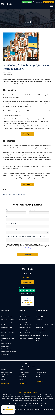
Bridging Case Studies (24, 314)
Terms (19, 392)
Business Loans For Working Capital (44, 324)
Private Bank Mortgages (6, 327)
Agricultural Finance (40, 330)
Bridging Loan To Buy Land (25, 327)
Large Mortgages (5, 324)
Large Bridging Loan (23, 319)
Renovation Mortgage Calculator (8, 351)
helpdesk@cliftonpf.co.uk (27, 277)
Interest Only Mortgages (6, 330)
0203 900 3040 (40, 381)
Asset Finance (39, 327)
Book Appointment (48, 2)
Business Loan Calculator (42, 322)
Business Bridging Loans (24, 322)
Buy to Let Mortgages (6, 343)
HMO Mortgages (5, 346)
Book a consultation (27, 282)
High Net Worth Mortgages (7, 319)
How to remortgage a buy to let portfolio (14, 194)
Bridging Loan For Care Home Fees (27, 335)
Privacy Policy (27, 392)
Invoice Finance (39, 332)
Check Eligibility (27, 134)
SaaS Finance (39, 340)
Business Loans (39, 319)
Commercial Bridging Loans (25, 330)
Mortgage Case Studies (6, 314)
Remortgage (4, 335)
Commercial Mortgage (41, 316)
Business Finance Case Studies (43, 314)
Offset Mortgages (5, 354)
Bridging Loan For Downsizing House (27, 324)
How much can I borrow (6, 316)
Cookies (35, 392)
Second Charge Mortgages (7, 338)
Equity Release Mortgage (7, 340)
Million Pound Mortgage (6, 322)
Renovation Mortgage (6, 348)
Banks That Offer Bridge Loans (26, 338)
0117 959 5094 (5, 383)
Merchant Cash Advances (42, 335)
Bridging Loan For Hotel (24, 332)
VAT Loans (38, 338)
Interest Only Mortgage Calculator (9, 332)
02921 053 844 (22, 383)
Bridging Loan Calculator (24, 316)
